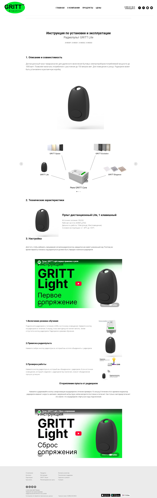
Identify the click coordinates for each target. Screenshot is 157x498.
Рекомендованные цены (47, 479)
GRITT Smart (44, 477)
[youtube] (151, 7)
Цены (98, 8)
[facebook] (139, 7)
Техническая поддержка (65, 475)
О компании (73, 8)
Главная (60, 8)
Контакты (28, 475)
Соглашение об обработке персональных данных (39, 496)
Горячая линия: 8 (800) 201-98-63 (67, 496)
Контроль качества (63, 473)
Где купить (29, 479)
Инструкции (43, 475)
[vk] (143, 7)
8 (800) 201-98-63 (129, 7)
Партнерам (29, 477)
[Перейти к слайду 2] (78, 191)
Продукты (87, 8)
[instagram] (147, 7)
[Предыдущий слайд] (21, 164)
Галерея (60, 479)
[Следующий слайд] (136, 164)
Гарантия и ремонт (64, 477)
